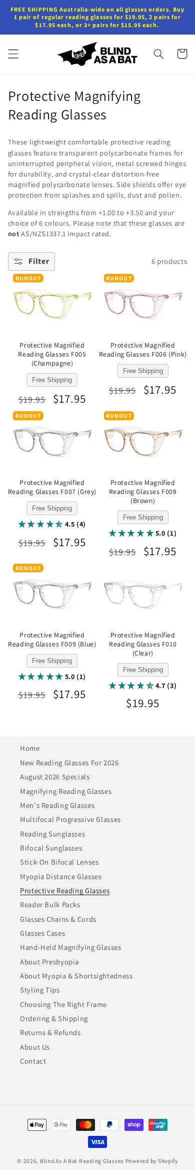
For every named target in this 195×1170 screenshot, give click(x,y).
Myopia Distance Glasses (61, 876)
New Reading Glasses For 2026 (69, 762)
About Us (35, 1047)
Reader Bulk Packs (50, 904)
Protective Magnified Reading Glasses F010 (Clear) (142, 644)
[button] (13, 53)
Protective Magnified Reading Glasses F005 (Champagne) (52, 354)
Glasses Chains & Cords (58, 919)
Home (30, 748)
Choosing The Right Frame (63, 1004)
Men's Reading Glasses (57, 805)
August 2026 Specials (55, 776)
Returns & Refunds (50, 1032)
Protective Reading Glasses (65, 890)
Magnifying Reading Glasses (66, 791)
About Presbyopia (49, 961)
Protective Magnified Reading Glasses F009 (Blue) (52, 639)
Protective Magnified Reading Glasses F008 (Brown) (143, 491)
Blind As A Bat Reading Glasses (82, 1160)
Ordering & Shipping (54, 1018)
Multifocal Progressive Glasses (70, 819)
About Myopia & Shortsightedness (76, 975)
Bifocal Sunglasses (51, 848)
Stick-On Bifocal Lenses (59, 862)
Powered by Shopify (152, 1160)
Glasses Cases (42, 933)
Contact (33, 1061)
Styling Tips (40, 989)
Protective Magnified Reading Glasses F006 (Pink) (143, 350)
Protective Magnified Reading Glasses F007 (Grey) (52, 487)
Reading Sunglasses (52, 834)
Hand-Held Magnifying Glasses (71, 947)
